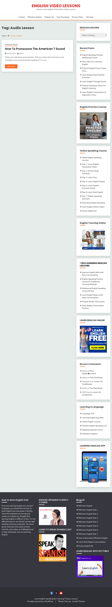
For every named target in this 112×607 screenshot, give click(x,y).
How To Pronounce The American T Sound (35, 49)
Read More (11, 66)
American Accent (11, 44)
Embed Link (49, 17)
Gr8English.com (27, 529)
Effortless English (35, 17)
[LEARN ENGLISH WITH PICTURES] (90, 577)
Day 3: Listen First (89, 177)
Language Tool (88, 413)
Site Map (89, 17)
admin (21, 53)
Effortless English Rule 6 (88, 530)
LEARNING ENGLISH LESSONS (93, 264)
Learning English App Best (93, 418)
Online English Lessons (91, 422)
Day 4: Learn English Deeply (93, 181)
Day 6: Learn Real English (92, 192)
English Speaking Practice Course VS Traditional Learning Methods (92, 281)
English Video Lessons (56, 6)
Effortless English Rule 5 (88, 526)
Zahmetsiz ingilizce (90, 434)
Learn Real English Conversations (92, 542)
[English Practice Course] (93, 139)
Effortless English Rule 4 (88, 522)
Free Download (63, 17)
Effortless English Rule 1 (88, 510)
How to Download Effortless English (93, 538)
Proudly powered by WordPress (40, 601)
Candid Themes (78, 601)
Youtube (61, 593)
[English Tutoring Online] (93, 251)
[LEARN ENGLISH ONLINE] (93, 352)
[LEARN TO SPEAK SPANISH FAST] (52, 561)
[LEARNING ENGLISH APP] (93, 482)
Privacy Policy (77, 17)
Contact (22, 17)
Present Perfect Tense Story (93, 301)
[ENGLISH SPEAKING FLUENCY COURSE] (52, 524)
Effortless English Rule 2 (88, 514)
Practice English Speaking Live (94, 426)
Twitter (56, 593)
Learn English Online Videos (93, 207)
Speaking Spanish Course (92, 430)
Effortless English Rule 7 (88, 534)
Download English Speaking (93, 203)
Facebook (51, 593)
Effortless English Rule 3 (88, 518)
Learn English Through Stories (94, 81)
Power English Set (89, 211)
